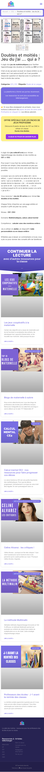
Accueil (5, 11)
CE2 (12, 11)
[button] (41, 4)
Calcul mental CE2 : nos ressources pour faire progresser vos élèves (21, 472)
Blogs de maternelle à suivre (18, 397)
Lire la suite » (9, 341)
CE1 (11, 84)
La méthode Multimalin (16, 620)
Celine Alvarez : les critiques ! (19, 547)
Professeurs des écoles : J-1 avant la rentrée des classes (21, 695)
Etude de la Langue (33, 84)
